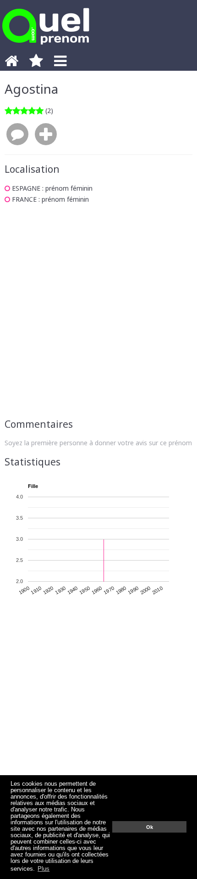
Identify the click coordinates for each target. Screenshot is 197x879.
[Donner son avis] (17, 134)
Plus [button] (43, 869)
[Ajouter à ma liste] (46, 134)
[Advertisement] (98, 311)
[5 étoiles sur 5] (24, 110)
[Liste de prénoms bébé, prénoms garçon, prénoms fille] (46, 47)
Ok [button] (149, 827)
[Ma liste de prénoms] (36, 63)
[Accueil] (11, 63)
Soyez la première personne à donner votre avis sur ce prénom (98, 442)
